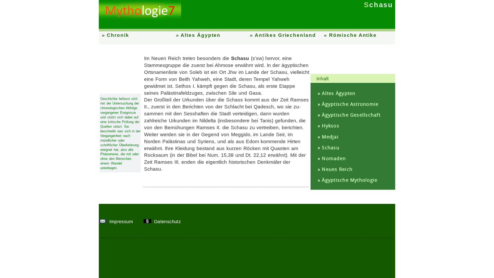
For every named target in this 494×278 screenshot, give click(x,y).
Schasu (330, 147)
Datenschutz (168, 221)
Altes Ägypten (200, 35)
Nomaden (334, 158)
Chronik (118, 35)
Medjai (330, 137)
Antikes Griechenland (285, 35)
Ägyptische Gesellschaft (351, 115)
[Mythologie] (140, 19)
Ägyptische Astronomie (350, 104)
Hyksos (330, 126)
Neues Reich (337, 169)
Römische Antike (353, 35)
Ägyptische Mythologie (349, 180)
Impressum (122, 221)
